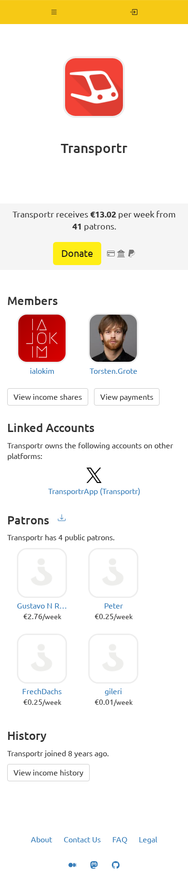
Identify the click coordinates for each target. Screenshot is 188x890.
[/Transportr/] (133, 12)
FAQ (119, 839)
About (41, 839)
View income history (48, 772)
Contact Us (82, 839)
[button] (54, 12)
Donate (77, 253)
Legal (148, 839)
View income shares (47, 397)
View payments (126, 397)
